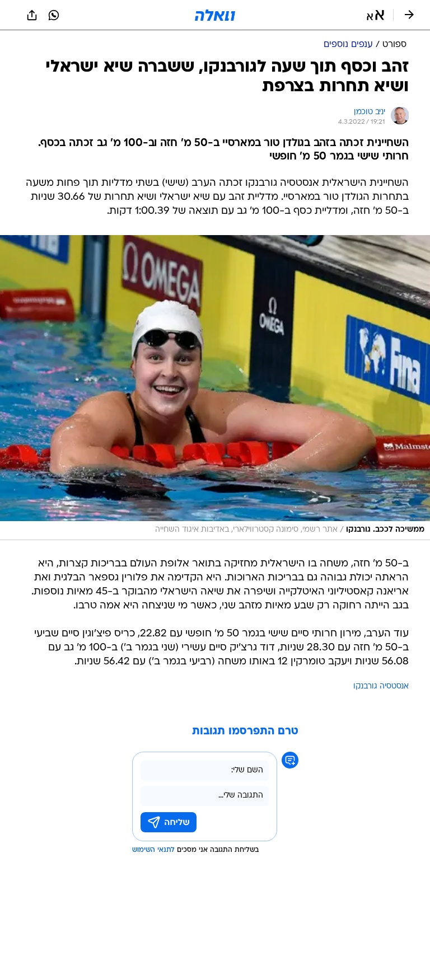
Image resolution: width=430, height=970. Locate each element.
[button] (375, 15)
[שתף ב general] (32, 15)
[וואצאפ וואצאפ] (53, 15)
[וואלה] (215, 15)
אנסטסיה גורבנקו (381, 686)
